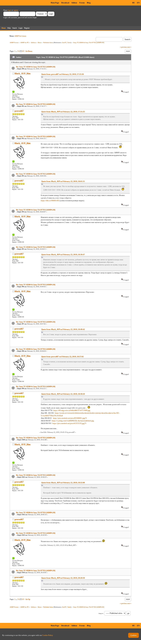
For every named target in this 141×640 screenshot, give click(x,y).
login (9, 10)
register (15, 10)
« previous (123, 47)
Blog (89, 3)
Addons (74, 3)
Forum (82, 3)
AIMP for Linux (20, 36)
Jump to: (101, 613)
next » (129, 47)
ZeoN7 (64, 42)
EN (138, 3)
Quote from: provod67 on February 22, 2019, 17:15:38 (62, 74)
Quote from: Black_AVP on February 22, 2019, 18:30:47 (63, 254)
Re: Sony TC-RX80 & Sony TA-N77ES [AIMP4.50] (35, 67)
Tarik (69, 42)
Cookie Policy (47, 635)
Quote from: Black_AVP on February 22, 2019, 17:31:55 (63, 112)
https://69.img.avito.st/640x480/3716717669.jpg (71, 410)
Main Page (55, 3)
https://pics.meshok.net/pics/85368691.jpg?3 (70, 418)
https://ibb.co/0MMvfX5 (50, 200)
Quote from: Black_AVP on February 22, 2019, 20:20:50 (63, 578)
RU (133, 3)
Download (65, 3)
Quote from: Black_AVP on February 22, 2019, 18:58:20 (63, 394)
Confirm (133, 635)
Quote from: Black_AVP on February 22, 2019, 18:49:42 (63, 329)
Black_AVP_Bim (22, 73)
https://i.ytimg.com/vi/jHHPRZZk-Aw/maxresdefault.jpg (73, 421)
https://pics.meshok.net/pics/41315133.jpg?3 (69, 423)
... (16, 51)
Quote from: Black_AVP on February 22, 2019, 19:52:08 (63, 483)
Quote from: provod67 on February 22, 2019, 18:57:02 (62, 356)
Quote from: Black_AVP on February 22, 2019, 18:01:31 (63, 181)
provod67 (19, 111)
